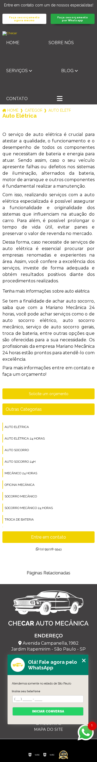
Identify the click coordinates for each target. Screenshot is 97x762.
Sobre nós (61, 42)
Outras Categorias (24, 409)
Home (12, 42)
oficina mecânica (19, 485)
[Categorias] (59, 99)
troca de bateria (19, 519)
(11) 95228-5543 (50, 549)
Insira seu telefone (26, 691)
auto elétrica (17, 427)
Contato (17, 98)
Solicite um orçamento (48, 394)
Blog (67, 70)
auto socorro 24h (20, 461)
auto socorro (17, 450)
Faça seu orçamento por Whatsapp (72, 19)
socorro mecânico (21, 496)
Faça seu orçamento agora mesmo (24, 19)
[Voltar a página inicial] (48, 33)
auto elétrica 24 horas (25, 438)
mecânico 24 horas (21, 473)
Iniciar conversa (48, 711)
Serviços (17, 70)
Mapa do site (48, 729)
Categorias (33, 110)
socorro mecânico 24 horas (29, 508)
